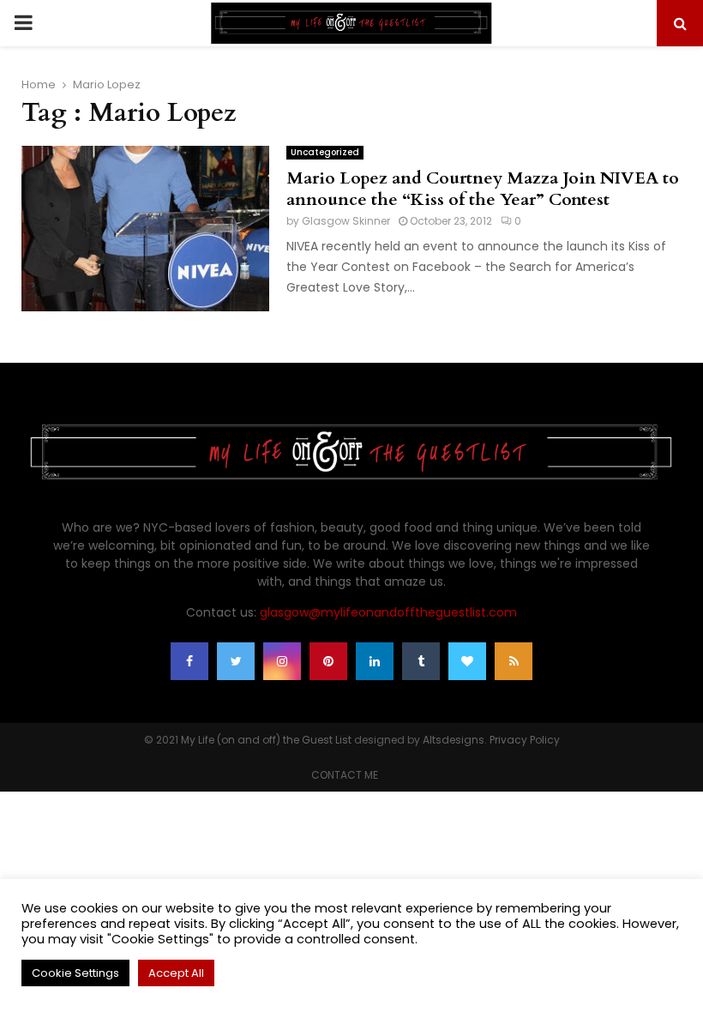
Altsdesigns (453, 739)
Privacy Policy (525, 739)
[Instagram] (282, 661)
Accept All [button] (176, 973)
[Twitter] (236, 661)
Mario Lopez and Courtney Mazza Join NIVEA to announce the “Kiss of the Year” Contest (482, 188)
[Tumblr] (421, 661)
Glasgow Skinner (346, 221)
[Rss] (513, 661)
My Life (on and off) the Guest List (266, 739)
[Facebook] (189, 661)
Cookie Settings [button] (75, 973)
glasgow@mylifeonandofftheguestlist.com (388, 612)
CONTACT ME (344, 775)
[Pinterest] (328, 661)
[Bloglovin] (467, 661)
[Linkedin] (375, 661)
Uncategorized (325, 152)
